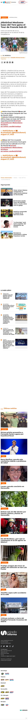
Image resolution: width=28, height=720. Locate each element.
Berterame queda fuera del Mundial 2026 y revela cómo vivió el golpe (20, 203)
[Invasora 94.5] (2, 680)
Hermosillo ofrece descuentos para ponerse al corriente (8, 307)
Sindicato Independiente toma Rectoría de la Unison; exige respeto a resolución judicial (8, 319)
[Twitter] (4, 62)
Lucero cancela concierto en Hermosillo (12, 487)
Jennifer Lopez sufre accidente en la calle (13, 593)
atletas (15, 177)
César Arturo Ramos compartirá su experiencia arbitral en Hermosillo (20, 192)
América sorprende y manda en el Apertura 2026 (20, 213)
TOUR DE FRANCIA (5, 179)
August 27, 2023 (7, 134)
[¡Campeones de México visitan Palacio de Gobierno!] (21, 296)
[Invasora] (2, 674)
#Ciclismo (4, 124)
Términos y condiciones (6, 658)
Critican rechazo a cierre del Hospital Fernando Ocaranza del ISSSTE (14, 619)
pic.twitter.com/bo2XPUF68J (11, 151)
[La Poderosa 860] (7, 680)
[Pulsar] (7, 673)
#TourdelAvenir (6, 123)
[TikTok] (13, 646)
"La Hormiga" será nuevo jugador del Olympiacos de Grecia (19, 225)
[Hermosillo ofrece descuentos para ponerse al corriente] (21, 306)
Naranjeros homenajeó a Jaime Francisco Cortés (20, 234)
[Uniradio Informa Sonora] (9, 2)
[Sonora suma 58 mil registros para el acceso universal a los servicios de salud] (21, 331)
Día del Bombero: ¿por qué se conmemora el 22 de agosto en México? (13, 540)
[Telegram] (12, 62)
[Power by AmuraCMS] (23, 710)
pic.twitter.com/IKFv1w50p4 (11, 126)
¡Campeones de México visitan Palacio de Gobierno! (8, 296)
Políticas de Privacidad (6, 660)
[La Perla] (7, 705)
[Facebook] (7, 62)
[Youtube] (7, 646)
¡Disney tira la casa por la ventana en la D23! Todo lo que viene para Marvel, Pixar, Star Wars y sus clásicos (9, 344)
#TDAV (18, 121)
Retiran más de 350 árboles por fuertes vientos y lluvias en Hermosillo (13, 513)
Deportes (4, 17)
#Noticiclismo (17, 123)
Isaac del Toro (22, 177)
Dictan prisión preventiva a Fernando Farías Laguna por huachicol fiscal (12, 434)
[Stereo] (2, 692)
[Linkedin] (10, 62)
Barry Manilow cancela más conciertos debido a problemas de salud (13, 461)
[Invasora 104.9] (2, 686)
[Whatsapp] (2, 62)
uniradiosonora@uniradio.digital (8, 656)
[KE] (2, 705)
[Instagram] (10, 646)
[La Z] (11, 692)
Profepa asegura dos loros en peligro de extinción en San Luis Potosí (14, 567)
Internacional (13, 17)
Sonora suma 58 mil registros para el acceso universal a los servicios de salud (8, 332)
